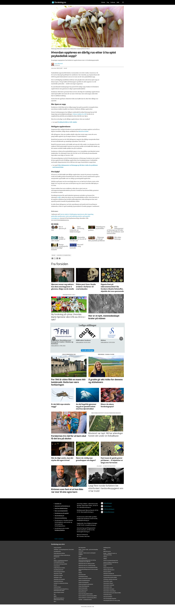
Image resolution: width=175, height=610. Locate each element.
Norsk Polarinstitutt (83, 588)
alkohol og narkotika (64, 255)
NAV (55, 594)
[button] (54, 339)
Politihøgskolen (107, 547)
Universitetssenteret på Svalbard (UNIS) (112, 592)
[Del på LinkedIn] (57, 258)
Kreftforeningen (57, 587)
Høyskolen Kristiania (58, 581)
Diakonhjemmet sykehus (59, 553)
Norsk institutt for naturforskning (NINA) (88, 595)
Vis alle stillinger (87, 350)
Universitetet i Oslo (107, 587)
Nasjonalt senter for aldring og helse (87, 563)
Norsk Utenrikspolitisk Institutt (86, 593)
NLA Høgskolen (82, 547)
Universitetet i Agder (107, 581)
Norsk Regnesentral (83, 589)
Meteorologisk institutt (59, 592)
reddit (59, 197)
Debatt (103, 2)
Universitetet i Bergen (108, 583)
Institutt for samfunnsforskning (61, 583)
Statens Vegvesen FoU (108, 567)
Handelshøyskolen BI (58, 569)
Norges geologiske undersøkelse (86, 584)
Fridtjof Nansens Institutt (59, 567)
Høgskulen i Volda (58, 577)
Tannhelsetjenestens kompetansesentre (112, 575)
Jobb (118, 2)
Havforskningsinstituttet (59, 571)
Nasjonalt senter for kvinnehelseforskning (88, 567)
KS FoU (55, 585)
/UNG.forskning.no (109, 509)
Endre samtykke (59, 539)
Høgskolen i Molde (58, 573)
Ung (108, 2)
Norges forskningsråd (83, 582)
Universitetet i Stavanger (108, 588)
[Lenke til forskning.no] (74, 1)
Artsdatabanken (57, 551)
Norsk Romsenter (82, 591)
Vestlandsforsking (107, 594)
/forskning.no (108, 506)
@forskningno (108, 503)
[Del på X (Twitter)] (55, 258)
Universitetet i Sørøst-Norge (109, 590)
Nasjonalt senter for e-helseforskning (87, 565)
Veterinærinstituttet (107, 596)
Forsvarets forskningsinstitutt (60, 563)
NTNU (80, 556)
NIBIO (55, 596)
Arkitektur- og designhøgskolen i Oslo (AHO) (64, 549)
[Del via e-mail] (59, 258)
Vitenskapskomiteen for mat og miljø (111, 600)
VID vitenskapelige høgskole (109, 598)
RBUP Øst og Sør (107, 551)
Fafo (55, 558)
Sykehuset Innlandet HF (108, 573)
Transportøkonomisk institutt (110, 577)
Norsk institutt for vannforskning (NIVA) (88, 597)
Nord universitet (82, 574)
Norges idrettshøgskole (84, 586)
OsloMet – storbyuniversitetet (85, 599)
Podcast (113, 2)
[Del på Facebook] (52, 258)
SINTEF (105, 558)
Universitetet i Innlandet (108, 585)
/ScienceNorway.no (109, 512)
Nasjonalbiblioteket (83, 558)
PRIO (104, 549)
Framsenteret (57, 565)
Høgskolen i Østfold (58, 575)
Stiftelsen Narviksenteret (108, 569)
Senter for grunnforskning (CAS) (110, 560)
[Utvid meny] (123, 2)
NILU (55, 601)
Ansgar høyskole (57, 547)
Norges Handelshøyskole (84, 580)
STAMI (104, 565)
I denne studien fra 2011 (80, 114)
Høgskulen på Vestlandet (59, 579)
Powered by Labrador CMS (87, 606)
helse (53, 255)
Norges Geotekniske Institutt (85, 578)
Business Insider (83, 131)
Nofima (80, 572)
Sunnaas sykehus (107, 571)
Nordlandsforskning (83, 576)
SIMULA (105, 556)
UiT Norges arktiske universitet (110, 579)
